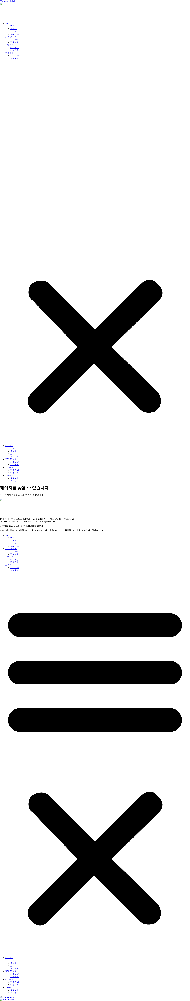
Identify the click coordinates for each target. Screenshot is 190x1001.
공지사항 (14, 56)
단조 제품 (14, 47)
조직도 (13, 28)
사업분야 (9, 45)
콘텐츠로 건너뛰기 (8, 1)
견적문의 (14, 58)
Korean (11, 997)
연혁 (12, 26)
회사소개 (9, 23)
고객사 (13, 31)
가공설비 (14, 42)
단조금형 (14, 50)
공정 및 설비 (11, 37)
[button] (95, 252)
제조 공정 (14, 39)
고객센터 (9, 53)
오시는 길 (14, 34)
